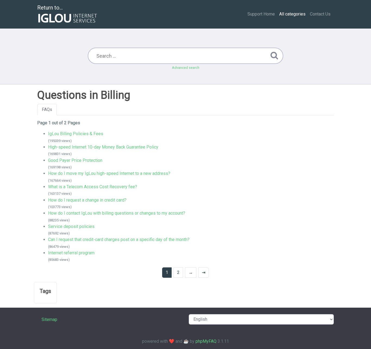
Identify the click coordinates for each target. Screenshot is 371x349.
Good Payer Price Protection (75, 160)
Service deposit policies (71, 226)
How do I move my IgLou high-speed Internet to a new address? (109, 173)
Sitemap (49, 319)
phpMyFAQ (206, 341)
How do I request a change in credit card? (87, 200)
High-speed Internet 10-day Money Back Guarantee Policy (103, 147)
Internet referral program (71, 252)
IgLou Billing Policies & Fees (75, 133)
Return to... (50, 7)
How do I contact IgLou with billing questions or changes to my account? (116, 213)
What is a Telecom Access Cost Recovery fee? (92, 186)
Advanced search (185, 68)
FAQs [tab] (47, 109)
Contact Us (320, 14)
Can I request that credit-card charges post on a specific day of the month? (119, 239)
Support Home (261, 14)
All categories (292, 14)
